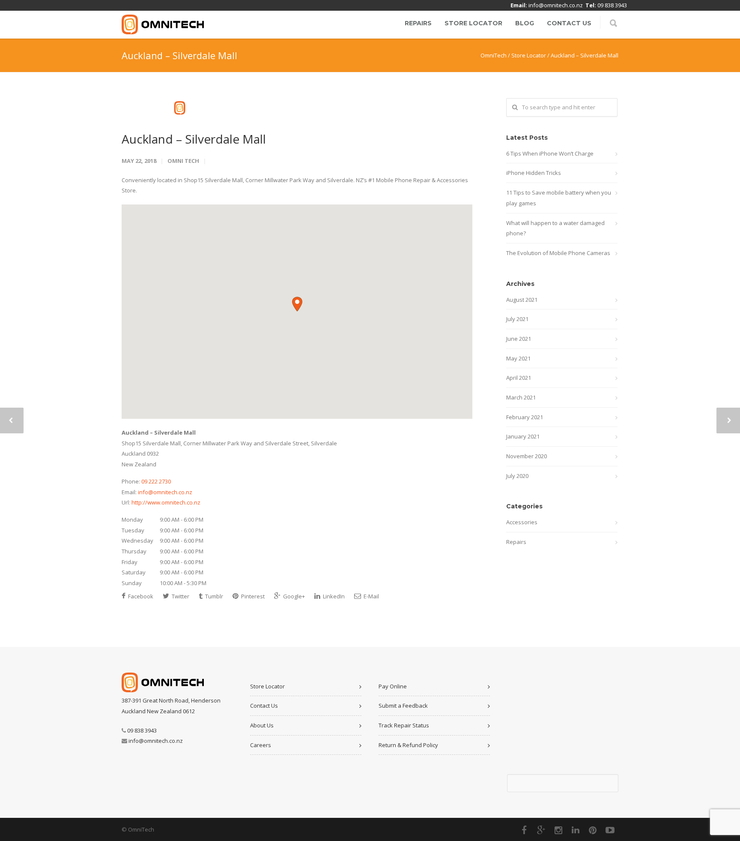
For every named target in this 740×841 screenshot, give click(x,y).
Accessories (521, 522)
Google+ (293, 596)
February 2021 (524, 417)
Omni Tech (183, 161)
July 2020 (517, 476)
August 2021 (521, 299)
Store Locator (267, 686)
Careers (260, 745)
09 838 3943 (612, 5)
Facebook (140, 596)
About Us (262, 725)
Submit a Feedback (403, 705)
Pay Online (393, 686)
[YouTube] (609, 829)
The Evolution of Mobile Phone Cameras (558, 253)
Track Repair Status (404, 725)
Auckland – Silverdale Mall (194, 139)
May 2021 (518, 358)
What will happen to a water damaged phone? (555, 228)
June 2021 (518, 338)
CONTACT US (569, 23)
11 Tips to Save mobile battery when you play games (558, 198)
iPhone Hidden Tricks (533, 173)
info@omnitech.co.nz (555, 5)
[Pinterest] (592, 829)
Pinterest (252, 596)
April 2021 (518, 377)
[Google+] (541, 829)
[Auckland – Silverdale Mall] (297, 108)
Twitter (179, 596)
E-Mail (370, 596)
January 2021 (523, 436)
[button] (297, 304)
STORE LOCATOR (473, 23)
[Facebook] (524, 829)
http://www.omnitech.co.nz (165, 502)
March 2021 (521, 397)
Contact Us (264, 705)
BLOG (524, 23)
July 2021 (517, 319)
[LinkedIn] (575, 829)
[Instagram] (558, 829)
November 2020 (526, 456)
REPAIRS (418, 23)
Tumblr (213, 596)
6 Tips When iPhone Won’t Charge (550, 153)
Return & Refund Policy (408, 745)
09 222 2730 (156, 481)
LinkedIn (333, 596)
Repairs (516, 542)
